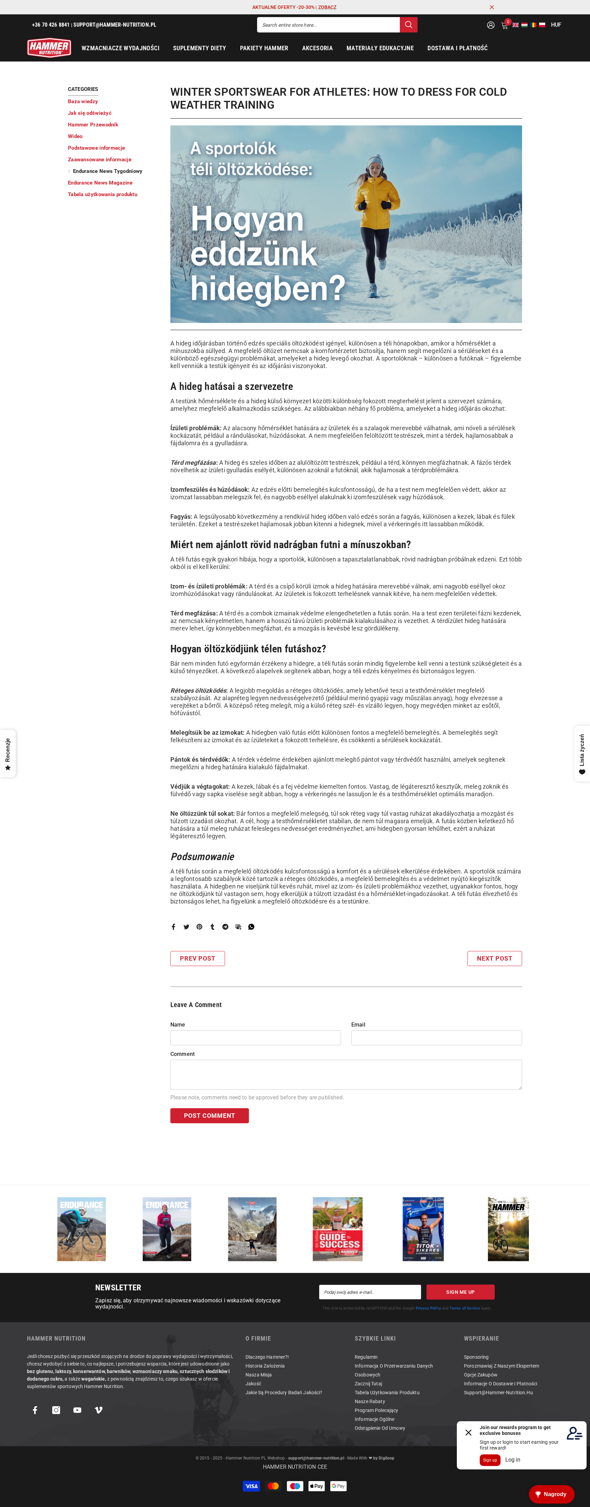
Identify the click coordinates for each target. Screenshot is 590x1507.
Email (358, 1024)
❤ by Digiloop (380, 1458)
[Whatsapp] (251, 926)
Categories (83, 89)
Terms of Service (465, 1308)
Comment (182, 1054)
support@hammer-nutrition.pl (316, 1458)
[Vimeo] (98, 1410)
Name (177, 1024)
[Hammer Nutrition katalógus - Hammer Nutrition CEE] (252, 1229)
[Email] (238, 926)
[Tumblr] (212, 926)
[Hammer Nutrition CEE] (81, 1229)
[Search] (337, 24)
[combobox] (328, 24)
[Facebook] (173, 926)
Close (492, 7)
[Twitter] (186, 926)
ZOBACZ (327, 7)
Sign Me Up (460, 1292)
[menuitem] (114, 101)
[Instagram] (56, 1410)
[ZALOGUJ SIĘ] (491, 25)
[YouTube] (77, 1410)
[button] (513, 25)
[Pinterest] (199, 926)
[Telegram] (225, 926)
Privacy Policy (428, 1308)
